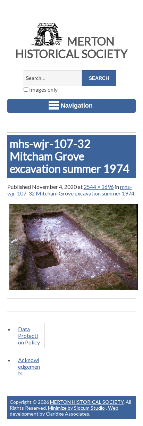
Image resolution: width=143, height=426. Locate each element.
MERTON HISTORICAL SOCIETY (71, 47)
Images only (43, 89)
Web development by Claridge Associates (64, 411)
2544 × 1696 (99, 186)
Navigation (77, 105)
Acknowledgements (29, 366)
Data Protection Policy (29, 335)
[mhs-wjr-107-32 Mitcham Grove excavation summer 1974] (73, 289)
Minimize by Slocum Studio (76, 408)
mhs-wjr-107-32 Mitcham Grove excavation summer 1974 (70, 190)
